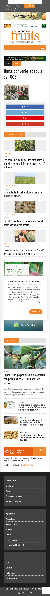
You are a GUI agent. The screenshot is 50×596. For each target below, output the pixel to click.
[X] (31, 593)
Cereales (9, 567)
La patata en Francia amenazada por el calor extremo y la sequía (23, 223)
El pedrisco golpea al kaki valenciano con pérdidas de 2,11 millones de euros (24, 378)
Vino (7, 562)
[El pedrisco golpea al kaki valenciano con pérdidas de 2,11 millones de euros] (25, 368)
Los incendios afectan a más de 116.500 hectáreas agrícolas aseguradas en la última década (31, 422)
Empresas (9, 529)
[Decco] (25, 26)
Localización (10, 486)
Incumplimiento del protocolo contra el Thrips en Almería (23, 194)
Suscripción (29, 6)
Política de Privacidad (22, 589)
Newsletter (18, 6)
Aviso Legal (9, 589)
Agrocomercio (10, 513)
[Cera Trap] (25, 19)
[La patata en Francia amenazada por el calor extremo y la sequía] (25, 211)
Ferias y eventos (11, 540)
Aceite (8, 557)
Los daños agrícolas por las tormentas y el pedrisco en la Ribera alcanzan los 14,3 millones (25, 163)
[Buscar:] (25, 1)
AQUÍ (34, 294)
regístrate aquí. (27, 464)
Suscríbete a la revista (13, 501)
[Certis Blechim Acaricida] (23, 329)
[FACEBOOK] (27, 593)
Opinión (8, 534)
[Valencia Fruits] (25, 36)
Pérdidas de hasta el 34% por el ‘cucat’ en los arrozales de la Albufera (24, 252)
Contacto (8, 6)
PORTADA (7, 153)
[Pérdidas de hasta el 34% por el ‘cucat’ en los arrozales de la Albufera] (25, 240)
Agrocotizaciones (12, 524)
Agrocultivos (9, 186)
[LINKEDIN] (19, 593)
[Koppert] (25, 59)
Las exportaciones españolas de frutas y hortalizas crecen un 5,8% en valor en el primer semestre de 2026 (32, 407)
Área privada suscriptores (14, 496)
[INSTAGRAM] (23, 593)
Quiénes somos (11, 480)
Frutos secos (10, 573)
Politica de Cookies (38, 589)
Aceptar (36, 312)
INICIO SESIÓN (9, 9)
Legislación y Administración (15, 545)
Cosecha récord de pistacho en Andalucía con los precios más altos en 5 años (33, 437)
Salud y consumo (11, 578)
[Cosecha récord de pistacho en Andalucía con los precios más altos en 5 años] (11, 437)
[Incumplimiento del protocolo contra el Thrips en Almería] (25, 182)
